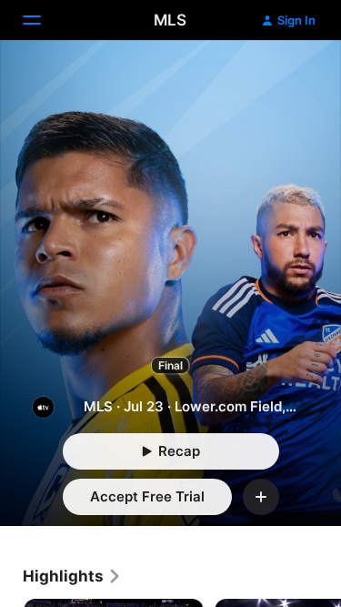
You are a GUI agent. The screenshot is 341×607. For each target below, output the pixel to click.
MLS (170, 20)
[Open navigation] (43, 20)
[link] (72, 576)
